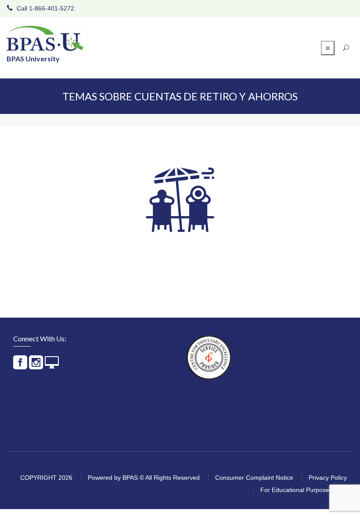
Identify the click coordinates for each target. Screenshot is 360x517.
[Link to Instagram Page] (36, 366)
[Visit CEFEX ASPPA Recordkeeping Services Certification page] (209, 357)
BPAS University (33, 58)
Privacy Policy (328, 477)
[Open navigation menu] (328, 48)
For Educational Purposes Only (303, 489)
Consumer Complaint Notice (254, 477)
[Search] (344, 47)
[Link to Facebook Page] (20, 366)
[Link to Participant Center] (52, 366)
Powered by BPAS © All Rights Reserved (144, 477)
